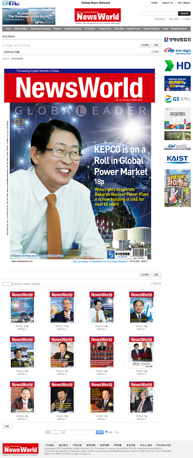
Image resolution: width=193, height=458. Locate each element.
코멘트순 (36, 284)
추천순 (18, 284)
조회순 (26, 284)
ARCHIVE (160, 19)
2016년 (19, 326)
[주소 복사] (155, 52)
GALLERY (174, 19)
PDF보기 (22, 329)
